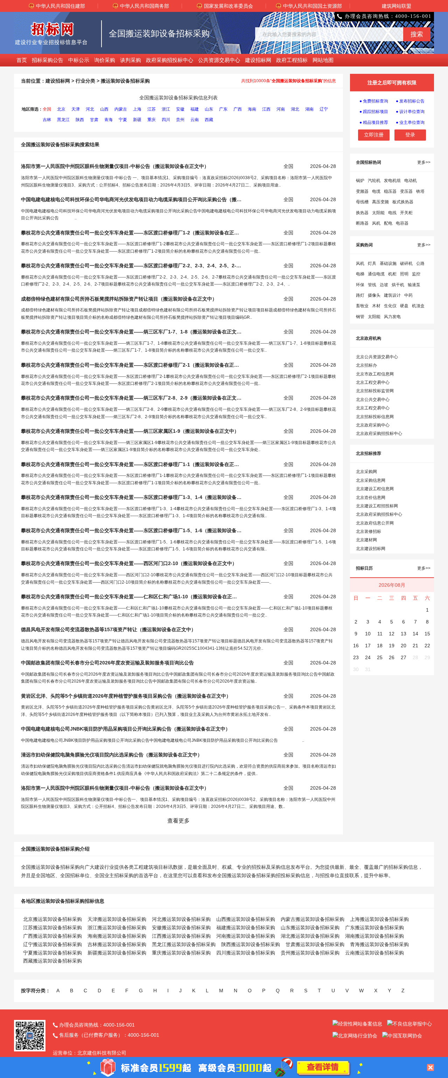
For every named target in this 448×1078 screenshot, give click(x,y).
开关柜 (406, 212)
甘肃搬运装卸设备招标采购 (315, 944)
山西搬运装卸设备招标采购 (245, 919)
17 (368, 645)
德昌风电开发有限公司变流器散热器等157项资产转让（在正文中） (108, 629)
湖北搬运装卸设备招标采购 (310, 936)
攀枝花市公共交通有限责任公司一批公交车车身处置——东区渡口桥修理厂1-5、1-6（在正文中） (131, 530)
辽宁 (324, 109)
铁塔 (420, 191)
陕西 (80, 119)
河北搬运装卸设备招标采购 (181, 919)
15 (427, 633)
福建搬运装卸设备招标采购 (245, 927)
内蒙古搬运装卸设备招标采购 (312, 919)
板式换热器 (402, 201)
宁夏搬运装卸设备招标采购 (52, 953)
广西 (237, 109)
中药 (408, 295)
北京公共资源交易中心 (377, 356)
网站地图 (323, 60)
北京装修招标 (368, 531)
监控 (416, 274)
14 (415, 633)
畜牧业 (362, 305)
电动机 (410, 180)
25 (380, 657)
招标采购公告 (47, 60)
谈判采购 (130, 60)
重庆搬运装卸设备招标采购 (181, 953)
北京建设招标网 (370, 548)
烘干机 (398, 284)
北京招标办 (366, 365)
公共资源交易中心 (219, 60)
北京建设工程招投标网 (377, 505)
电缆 (376, 191)
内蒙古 (120, 109)
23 (356, 657)
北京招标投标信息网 (375, 416)
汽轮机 (374, 180)
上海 (137, 109)
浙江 (166, 109)
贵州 (180, 119)
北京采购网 (366, 471)
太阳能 (378, 212)
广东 (223, 109)
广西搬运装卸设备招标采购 (52, 936)
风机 (376, 223)
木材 (376, 305)
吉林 (47, 119)
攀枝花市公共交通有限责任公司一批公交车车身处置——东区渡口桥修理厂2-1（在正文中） (131, 365)
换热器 (362, 212)
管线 (372, 284)
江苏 (151, 109)
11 (380, 633)
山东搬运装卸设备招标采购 (310, 927)
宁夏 (123, 119)
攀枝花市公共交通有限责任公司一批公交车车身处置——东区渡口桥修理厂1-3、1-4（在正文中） (131, 497)
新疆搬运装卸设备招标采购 (117, 953)
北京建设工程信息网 (375, 488)
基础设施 (388, 263)
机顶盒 (418, 305)
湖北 (295, 109)
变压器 (406, 191)
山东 (209, 109)
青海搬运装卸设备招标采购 (379, 944)
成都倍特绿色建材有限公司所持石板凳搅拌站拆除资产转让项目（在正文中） (119, 299)
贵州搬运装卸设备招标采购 (310, 953)
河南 (280, 109)
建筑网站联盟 (396, 5)
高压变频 (380, 201)
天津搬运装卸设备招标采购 (117, 919)
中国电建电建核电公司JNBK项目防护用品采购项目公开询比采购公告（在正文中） (125, 729)
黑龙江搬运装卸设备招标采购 (184, 944)
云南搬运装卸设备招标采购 (374, 953)
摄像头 (374, 295)
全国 (47, 109)
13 (403, 633)
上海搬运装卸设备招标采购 (379, 919)
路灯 (360, 295)
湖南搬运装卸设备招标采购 (374, 936)
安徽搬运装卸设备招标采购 (181, 927)
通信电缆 (376, 274)
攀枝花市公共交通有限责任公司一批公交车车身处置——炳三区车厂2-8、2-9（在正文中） (131, 398)
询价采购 (104, 60)
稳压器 (390, 191)
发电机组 (392, 180)
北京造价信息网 (370, 497)
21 (415, 645)
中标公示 (78, 60)
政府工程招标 (292, 60)
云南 (194, 119)
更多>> (423, 162)
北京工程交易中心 (373, 382)
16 (356, 645)
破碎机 (406, 263)
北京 (61, 109)
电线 (392, 212)
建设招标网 (258, 60)
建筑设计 (392, 295)
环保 (360, 284)
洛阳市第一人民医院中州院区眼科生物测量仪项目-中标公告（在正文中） (115, 166)
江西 (266, 109)
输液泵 (414, 284)
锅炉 (360, 180)
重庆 (151, 119)
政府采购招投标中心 (169, 60)
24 (368, 657)
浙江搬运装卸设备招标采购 (117, 927)
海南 (252, 109)
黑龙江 (63, 119)
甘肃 (94, 119)
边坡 (384, 284)
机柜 (392, 274)
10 (368, 633)
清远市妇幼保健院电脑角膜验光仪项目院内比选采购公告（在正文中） (111, 755)
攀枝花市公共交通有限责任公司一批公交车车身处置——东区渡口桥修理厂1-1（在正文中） (131, 464)
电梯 (360, 274)
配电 (388, 223)
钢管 (360, 316)
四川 (166, 119)
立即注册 (374, 135)
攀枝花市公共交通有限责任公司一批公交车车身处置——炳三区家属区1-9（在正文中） (130, 431)
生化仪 (390, 305)
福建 (194, 109)
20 (403, 645)
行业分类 (85, 81)
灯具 (372, 263)
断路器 (362, 223)
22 (427, 645)
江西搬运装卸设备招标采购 (181, 936)
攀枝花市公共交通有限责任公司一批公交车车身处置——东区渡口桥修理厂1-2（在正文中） (131, 232)
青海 (108, 119)
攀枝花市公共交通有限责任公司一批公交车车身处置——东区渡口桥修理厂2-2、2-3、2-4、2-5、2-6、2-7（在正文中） (131, 265)
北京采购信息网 (370, 480)
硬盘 (404, 305)
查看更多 (178, 821)
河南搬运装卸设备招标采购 (245, 936)
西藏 (209, 119)
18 (380, 645)
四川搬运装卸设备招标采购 (245, 953)
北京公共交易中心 (373, 399)
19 (391, 645)
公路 (420, 263)
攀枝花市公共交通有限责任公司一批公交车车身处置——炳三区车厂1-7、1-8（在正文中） (131, 331)
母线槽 (362, 201)
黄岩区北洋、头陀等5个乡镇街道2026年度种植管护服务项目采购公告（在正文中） (126, 696)
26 (391, 657)
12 (391, 633)
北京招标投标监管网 (375, 390)
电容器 (402, 223)
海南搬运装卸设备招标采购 (117, 936)
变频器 (362, 191)
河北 (90, 109)
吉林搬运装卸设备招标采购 (117, 944)
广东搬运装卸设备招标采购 (374, 927)
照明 (404, 274)
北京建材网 (366, 539)
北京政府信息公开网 (375, 523)
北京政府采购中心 (373, 425)
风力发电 (392, 316)
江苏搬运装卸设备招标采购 (52, 927)
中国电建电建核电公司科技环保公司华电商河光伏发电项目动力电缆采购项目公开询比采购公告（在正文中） (131, 199)
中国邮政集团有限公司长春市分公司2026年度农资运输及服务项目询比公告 (107, 662)
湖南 (309, 109)
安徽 (180, 109)
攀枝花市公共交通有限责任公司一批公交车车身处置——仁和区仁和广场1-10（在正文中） (131, 596)
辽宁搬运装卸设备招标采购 (52, 944)
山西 (104, 109)
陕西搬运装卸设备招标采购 (250, 944)
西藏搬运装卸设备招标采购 (52, 961)
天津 (75, 109)
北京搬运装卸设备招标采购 (52, 919)
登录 (410, 135)
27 (403, 657)
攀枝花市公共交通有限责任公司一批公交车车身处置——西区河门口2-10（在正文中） (129, 563)
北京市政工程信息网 (375, 374)
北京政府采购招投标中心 (379, 433)
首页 (21, 60)
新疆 (137, 119)
